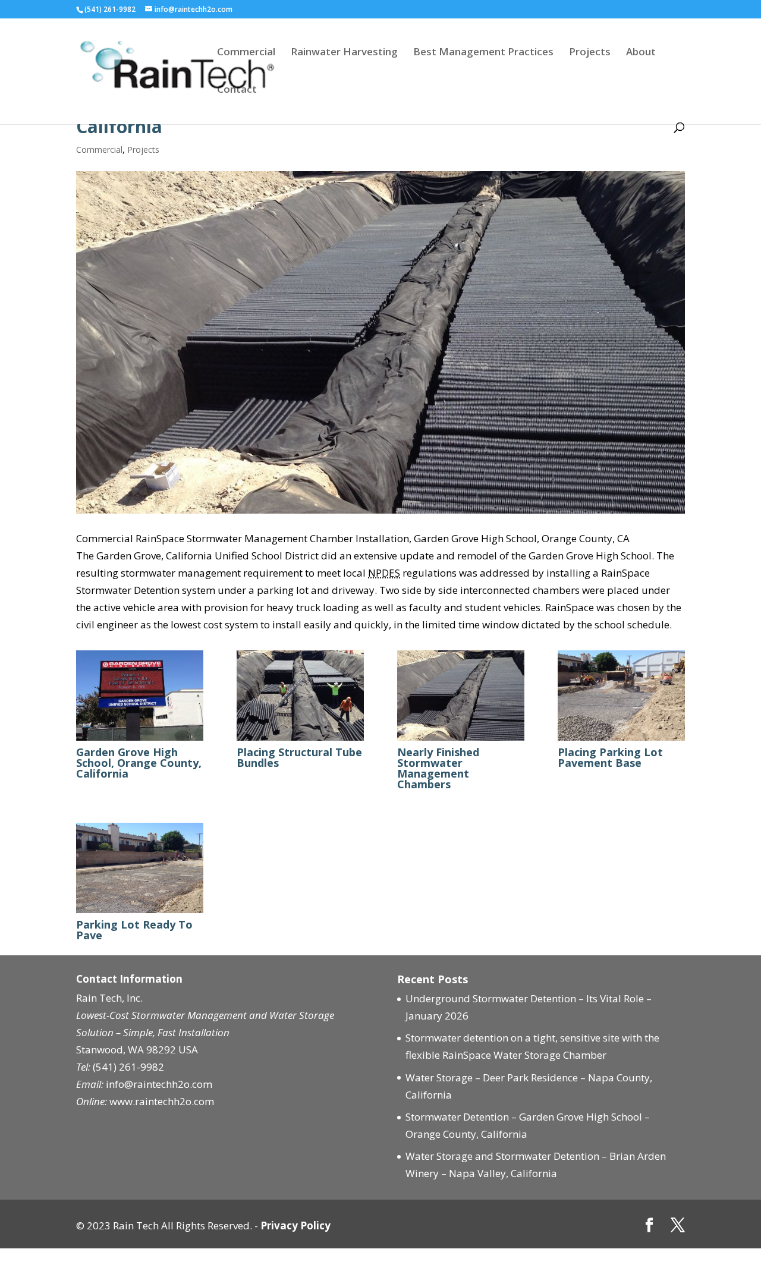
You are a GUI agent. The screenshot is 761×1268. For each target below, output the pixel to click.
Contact (237, 90)
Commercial (246, 53)
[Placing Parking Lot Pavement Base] (621, 740)
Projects (590, 53)
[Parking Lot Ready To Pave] (139, 913)
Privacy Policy (295, 1225)
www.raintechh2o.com (161, 1101)
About (641, 53)
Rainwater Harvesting (344, 53)
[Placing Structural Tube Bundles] (300, 740)
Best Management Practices (483, 53)
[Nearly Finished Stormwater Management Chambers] (460, 740)
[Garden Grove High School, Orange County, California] (139, 740)
